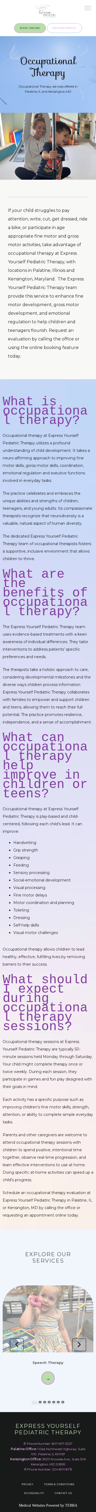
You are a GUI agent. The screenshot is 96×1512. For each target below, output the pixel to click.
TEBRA (71, 1505)
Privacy (27, 1484)
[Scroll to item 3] (44, 1402)
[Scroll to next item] (79, 1344)
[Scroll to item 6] (58, 1402)
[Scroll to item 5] (53, 1402)
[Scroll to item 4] (49, 1402)
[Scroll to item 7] (62, 1402)
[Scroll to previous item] (17, 1344)
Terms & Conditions (59, 1484)
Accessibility (34, 1493)
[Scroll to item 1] (34, 1402)
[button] (88, 8)
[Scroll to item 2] (40, 1402)
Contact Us (63, 1493)
